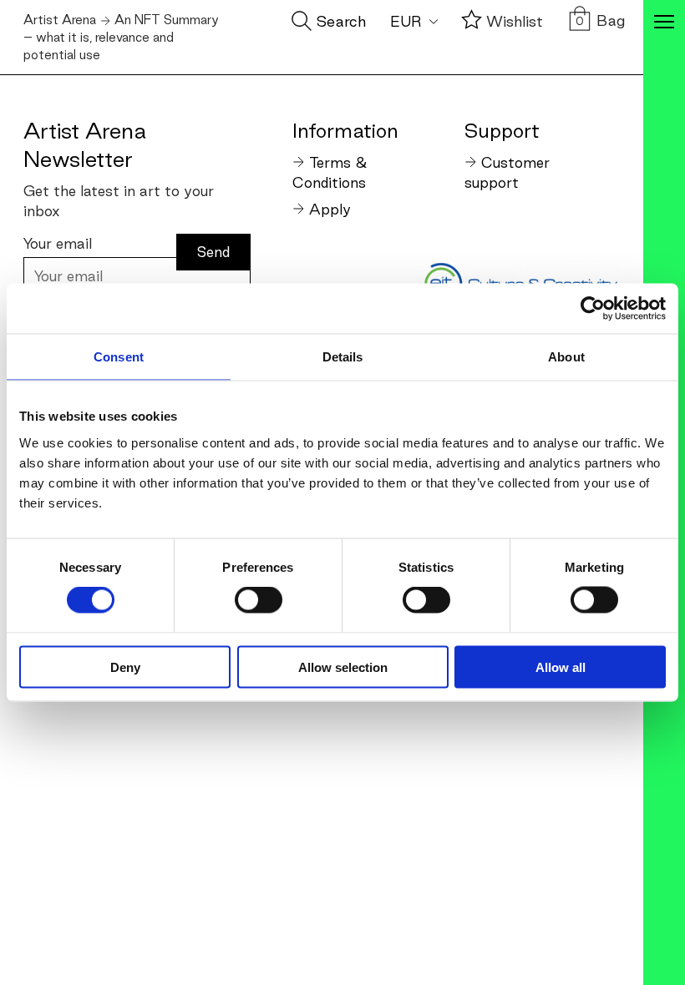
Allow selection (343, 666)
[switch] (258, 600)
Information (345, 130)
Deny (125, 666)
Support (502, 130)
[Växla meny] (664, 23)
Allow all (560, 666)
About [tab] (566, 357)
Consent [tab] (119, 357)
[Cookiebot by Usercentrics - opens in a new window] (593, 308)
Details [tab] (342, 357)
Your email (57, 243)
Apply (330, 209)
